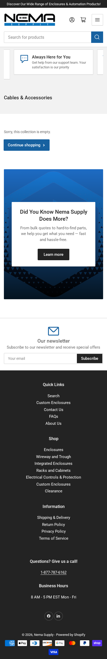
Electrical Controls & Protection (53, 477)
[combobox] (53, 37)
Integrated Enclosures (53, 463)
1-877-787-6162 (53, 572)
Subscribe (89, 358)
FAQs (53, 416)
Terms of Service (53, 538)
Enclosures (53, 449)
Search (53, 396)
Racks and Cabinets (53, 470)
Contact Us (53, 409)
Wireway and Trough (53, 456)
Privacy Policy (54, 531)
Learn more (53, 254)
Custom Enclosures (53, 402)
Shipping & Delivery (53, 517)
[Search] (97, 37)
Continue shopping (24, 145)
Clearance (53, 491)
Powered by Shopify (70, 635)
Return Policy (53, 524)
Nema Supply (44, 635)
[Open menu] (97, 19)
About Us (53, 423)
